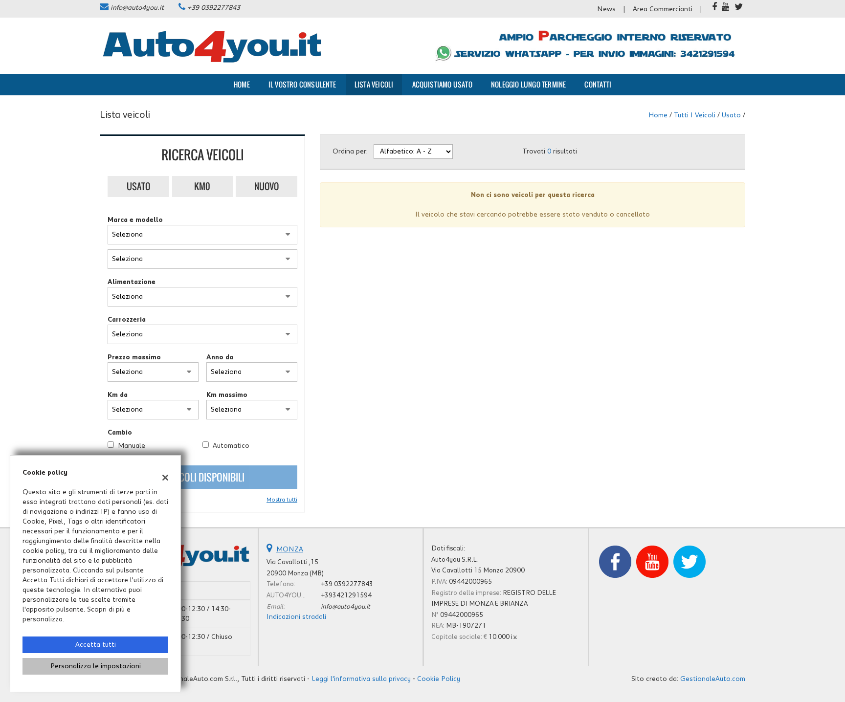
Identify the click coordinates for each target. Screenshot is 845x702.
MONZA (289, 549)
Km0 (202, 186)
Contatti (597, 84)
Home (242, 84)
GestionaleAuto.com (712, 679)
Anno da (219, 357)
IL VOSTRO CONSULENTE (302, 84)
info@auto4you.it (137, 7)
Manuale (131, 445)
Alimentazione (132, 282)
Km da (118, 395)
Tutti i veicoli (694, 115)
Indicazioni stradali (296, 617)
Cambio (120, 432)
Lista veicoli (374, 84)
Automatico (231, 445)
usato (731, 115)
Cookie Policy (438, 679)
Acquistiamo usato (442, 84)
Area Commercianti (662, 9)
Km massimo (226, 395)
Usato (138, 186)
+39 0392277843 (213, 7)
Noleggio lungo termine (528, 84)
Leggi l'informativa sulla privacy (361, 679)
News (606, 9)
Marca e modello (135, 220)
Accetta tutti (95, 644)
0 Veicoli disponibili (202, 477)
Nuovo (266, 186)
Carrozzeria (127, 319)
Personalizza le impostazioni (95, 666)
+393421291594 (346, 595)
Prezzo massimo (134, 357)
